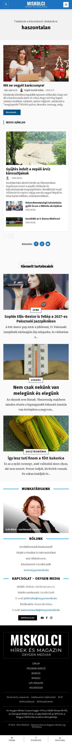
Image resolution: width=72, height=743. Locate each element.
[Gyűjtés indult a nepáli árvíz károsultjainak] (36, 148)
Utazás (36, 380)
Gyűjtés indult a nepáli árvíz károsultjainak (28, 171)
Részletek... (12, 112)
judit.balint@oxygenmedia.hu (40, 598)
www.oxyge (30, 570)
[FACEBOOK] (46, 618)
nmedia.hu (43, 570)
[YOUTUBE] (42, 618)
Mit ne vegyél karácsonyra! (23, 85)
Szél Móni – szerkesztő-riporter (23, 529)
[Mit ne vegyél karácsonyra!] (36, 63)
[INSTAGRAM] (51, 618)
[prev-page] (5, 236)
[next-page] (11, 236)
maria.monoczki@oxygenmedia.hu (40, 610)
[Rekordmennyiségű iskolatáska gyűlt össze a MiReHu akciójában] (14, 206)
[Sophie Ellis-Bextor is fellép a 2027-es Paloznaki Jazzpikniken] (36, 292)
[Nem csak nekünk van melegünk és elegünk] (36, 362)
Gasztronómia (36, 451)
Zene (36, 309)
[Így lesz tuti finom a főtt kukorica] (36, 433)
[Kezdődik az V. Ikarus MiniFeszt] (14, 222)
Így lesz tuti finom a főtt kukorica (36, 458)
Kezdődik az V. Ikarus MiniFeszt (42, 218)
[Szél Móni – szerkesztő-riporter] (36, 514)
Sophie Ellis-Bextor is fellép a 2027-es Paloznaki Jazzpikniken (36, 319)
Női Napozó (11, 90)
